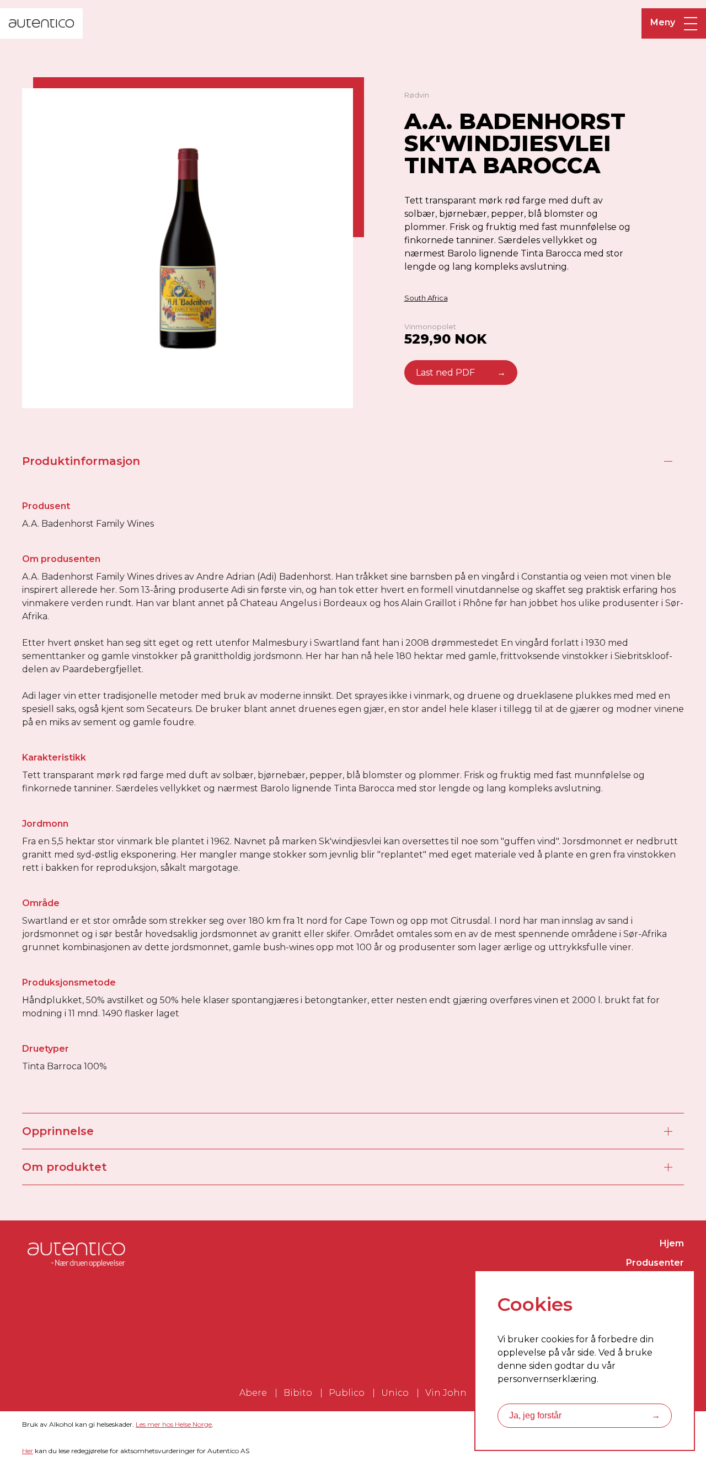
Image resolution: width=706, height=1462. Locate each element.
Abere (253, 1393)
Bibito (298, 1393)
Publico (347, 1393)
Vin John (446, 1393)
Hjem (672, 1243)
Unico (395, 1393)
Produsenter (655, 1262)
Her (27, 1451)
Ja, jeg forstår (584, 1415)
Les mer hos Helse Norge (174, 1424)
